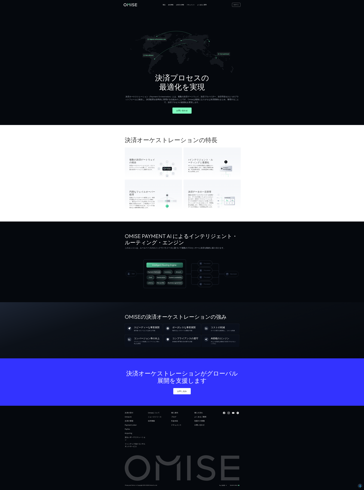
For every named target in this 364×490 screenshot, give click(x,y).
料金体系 (174, 421)
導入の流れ (198, 412)
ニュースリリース (154, 416)
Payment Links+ (131, 425)
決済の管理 (129, 421)
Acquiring (128, 433)
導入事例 (174, 412)
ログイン (236, 5)
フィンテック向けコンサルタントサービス (135, 445)
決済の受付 (129, 412)
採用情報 (151, 421)
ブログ (173, 416)
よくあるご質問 (200, 416)
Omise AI (128, 416)
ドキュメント (176, 425)
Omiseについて (154, 412)
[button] (164, 5)
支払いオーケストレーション (135, 438)
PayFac (127, 429)
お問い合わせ (182, 110)
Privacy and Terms (130, 485)
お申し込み (182, 391)
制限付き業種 (199, 421)
